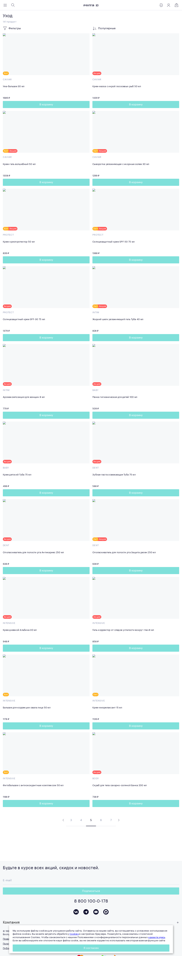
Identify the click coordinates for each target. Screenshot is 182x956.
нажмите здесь (156, 937)
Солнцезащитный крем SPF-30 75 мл (24, 319)
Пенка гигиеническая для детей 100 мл (114, 397)
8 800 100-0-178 (91, 901)
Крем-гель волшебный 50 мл (19, 164)
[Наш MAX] (105, 911)
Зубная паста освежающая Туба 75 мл (114, 474)
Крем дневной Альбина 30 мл (20, 630)
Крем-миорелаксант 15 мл (107, 707)
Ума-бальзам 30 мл (13, 86)
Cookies (74, 934)
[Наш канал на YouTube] (96, 911)
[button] (91, 922)
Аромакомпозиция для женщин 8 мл (24, 397)
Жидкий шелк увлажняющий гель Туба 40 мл (117, 319)
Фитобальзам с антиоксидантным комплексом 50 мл (33, 785)
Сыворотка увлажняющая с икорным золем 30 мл (120, 164)
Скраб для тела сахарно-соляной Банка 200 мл (119, 785)
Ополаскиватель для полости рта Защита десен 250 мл (124, 552)
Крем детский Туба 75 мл (17, 474)
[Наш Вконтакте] (76, 911)
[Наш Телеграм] (86, 911)
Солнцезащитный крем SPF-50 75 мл (113, 242)
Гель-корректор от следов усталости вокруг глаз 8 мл (123, 630)
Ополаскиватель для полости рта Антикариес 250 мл (33, 552)
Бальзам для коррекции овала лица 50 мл (26, 707)
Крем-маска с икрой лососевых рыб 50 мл (116, 86)
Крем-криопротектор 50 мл (19, 242)
